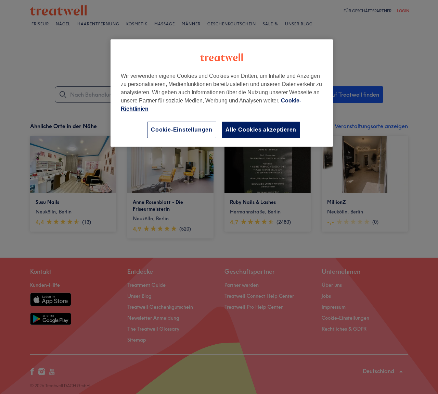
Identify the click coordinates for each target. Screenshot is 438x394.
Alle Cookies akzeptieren (261, 130)
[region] (222, 93)
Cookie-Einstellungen (181, 130)
